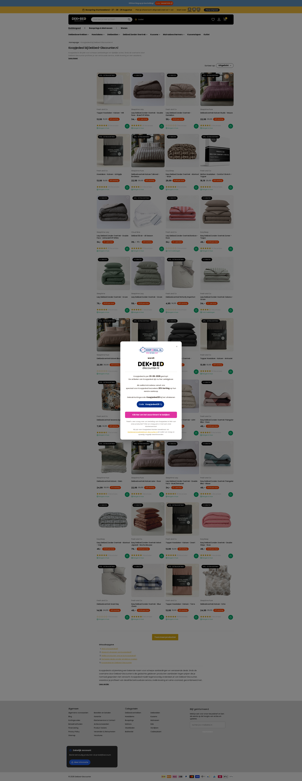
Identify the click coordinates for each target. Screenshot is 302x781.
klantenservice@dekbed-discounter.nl (143, 432)
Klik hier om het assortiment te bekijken (151, 414)
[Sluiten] (177, 346)
